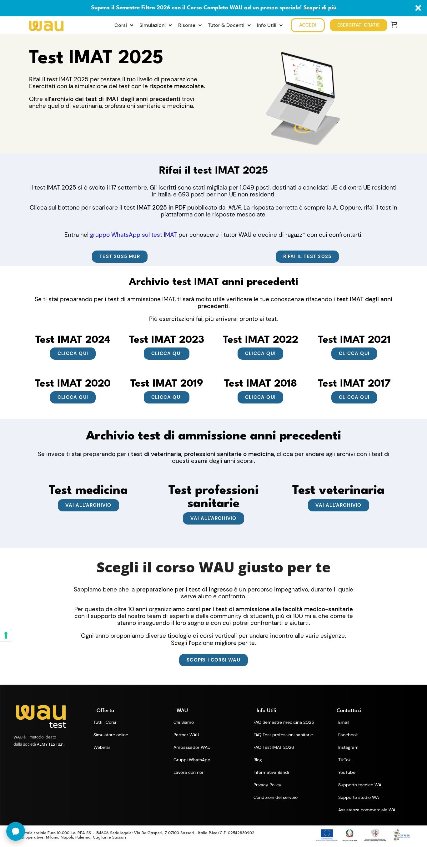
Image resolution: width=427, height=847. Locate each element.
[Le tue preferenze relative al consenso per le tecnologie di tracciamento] (6, 635)
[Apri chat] (15, 831)
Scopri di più (320, 8)
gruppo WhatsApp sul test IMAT (133, 235)
